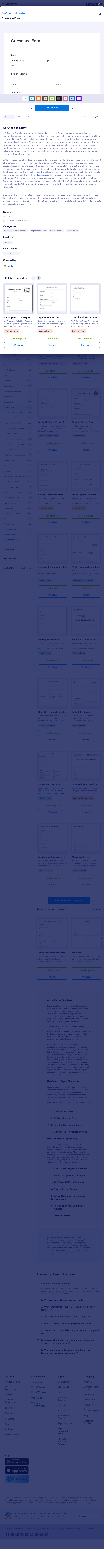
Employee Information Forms (15, 230)
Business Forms (12, 331)
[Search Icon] (99, 13)
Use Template (52, 107)
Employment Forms (38, 230)
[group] (18, 317)
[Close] (99, 4)
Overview (9, 117)
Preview (18, 345)
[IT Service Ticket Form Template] (85, 298)
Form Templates (8, 13)
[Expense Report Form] (52, 298)
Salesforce (41, 175)
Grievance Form (11, 18)
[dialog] (52, 774)
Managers (8, 242)
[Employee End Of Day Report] (18, 298)
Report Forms (21, 13)
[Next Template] (73, 108)
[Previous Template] (31, 108)
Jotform (12, 266)
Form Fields (43, 117)
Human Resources (11, 254)
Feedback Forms (56, 230)
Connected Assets (25, 117)
